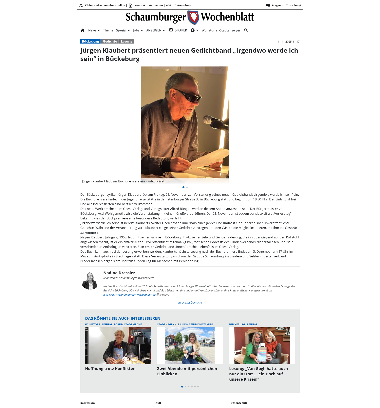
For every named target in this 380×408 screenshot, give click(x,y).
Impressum (155, 5)
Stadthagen (166, 324)
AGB (168, 5)
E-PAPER (177, 30)
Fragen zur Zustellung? (283, 5)
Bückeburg (90, 41)
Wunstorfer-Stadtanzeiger (221, 30)
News (92, 30)
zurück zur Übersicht (190, 302)
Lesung (126, 41)
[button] (185, 181)
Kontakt (136, 5)
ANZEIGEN (154, 30)
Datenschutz (183, 5)
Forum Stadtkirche (128, 324)
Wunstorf (93, 324)
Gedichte (110, 41)
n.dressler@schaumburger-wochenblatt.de (129, 295)
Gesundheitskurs (201, 324)
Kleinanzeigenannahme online (102, 5)
